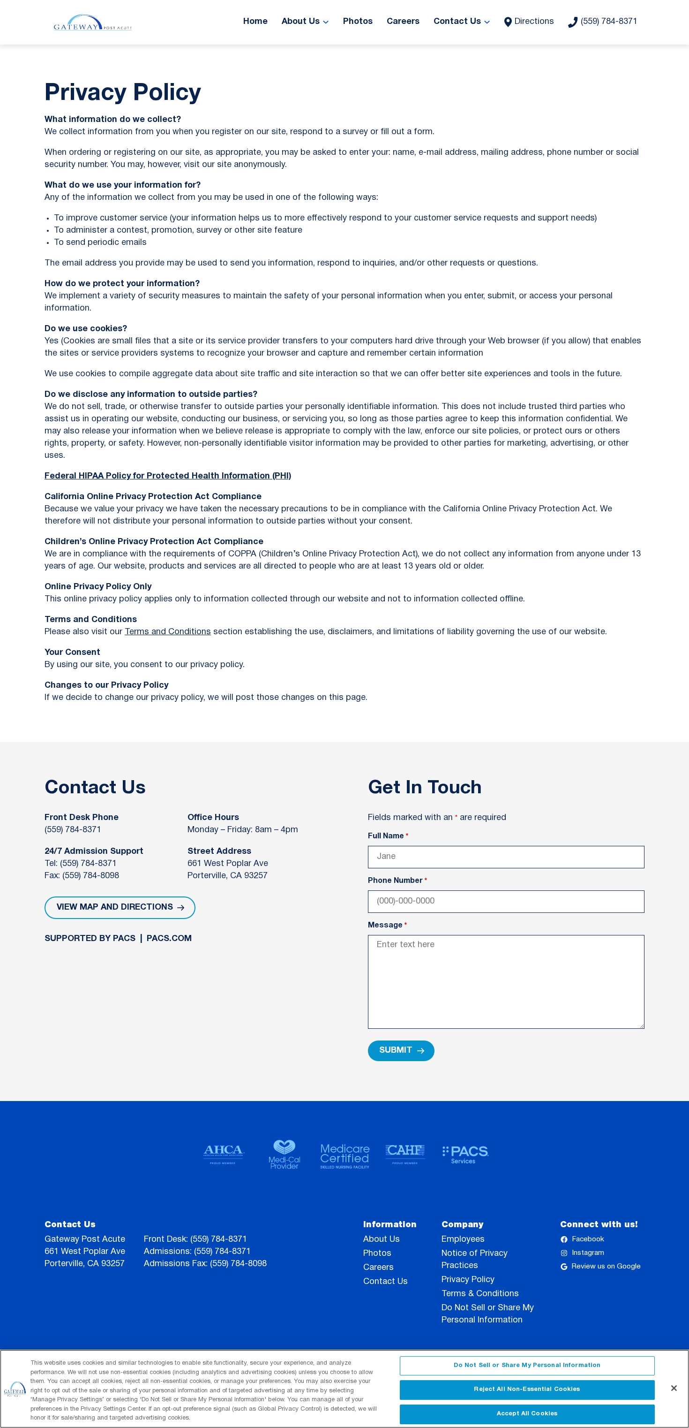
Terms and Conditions (168, 632)
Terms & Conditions (480, 1294)
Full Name (388, 836)
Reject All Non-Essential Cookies (527, 1389)
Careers (378, 1268)
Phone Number (397, 881)
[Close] (674, 1388)
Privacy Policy (468, 1280)
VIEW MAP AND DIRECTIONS (115, 907)
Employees (463, 1240)
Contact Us (385, 1282)
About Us (381, 1240)
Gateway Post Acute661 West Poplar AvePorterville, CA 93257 (85, 1252)
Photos (377, 1254)
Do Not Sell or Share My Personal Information (527, 1365)
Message (387, 925)
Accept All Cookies (527, 1414)
